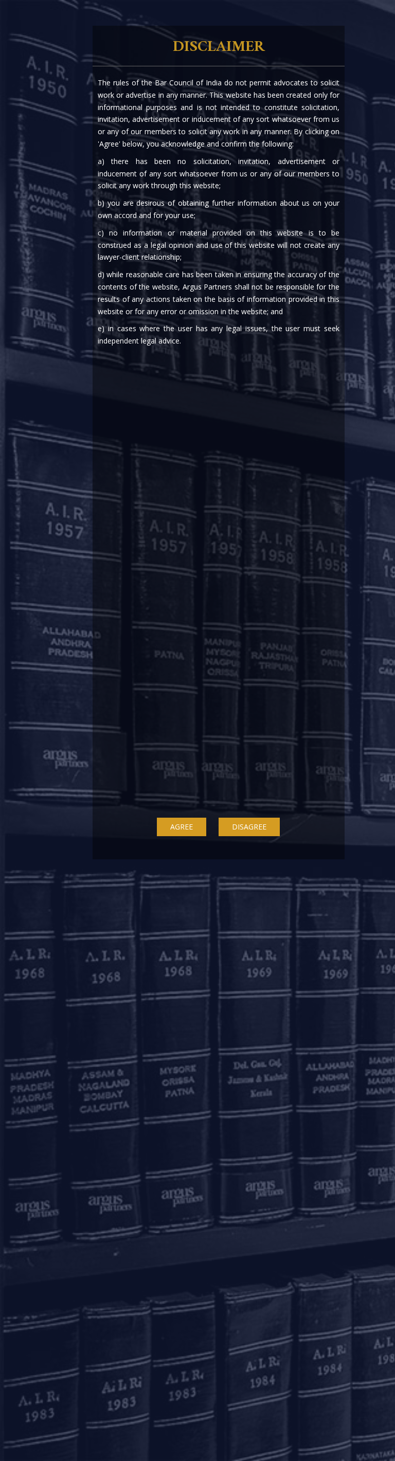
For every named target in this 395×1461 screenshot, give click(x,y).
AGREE (181, 827)
